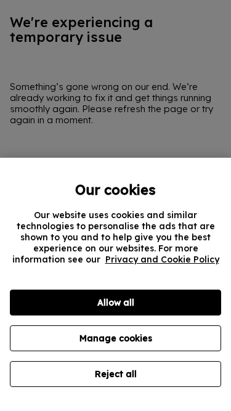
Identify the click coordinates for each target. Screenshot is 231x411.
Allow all (115, 302)
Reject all (116, 374)
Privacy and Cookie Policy (162, 259)
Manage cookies (115, 338)
